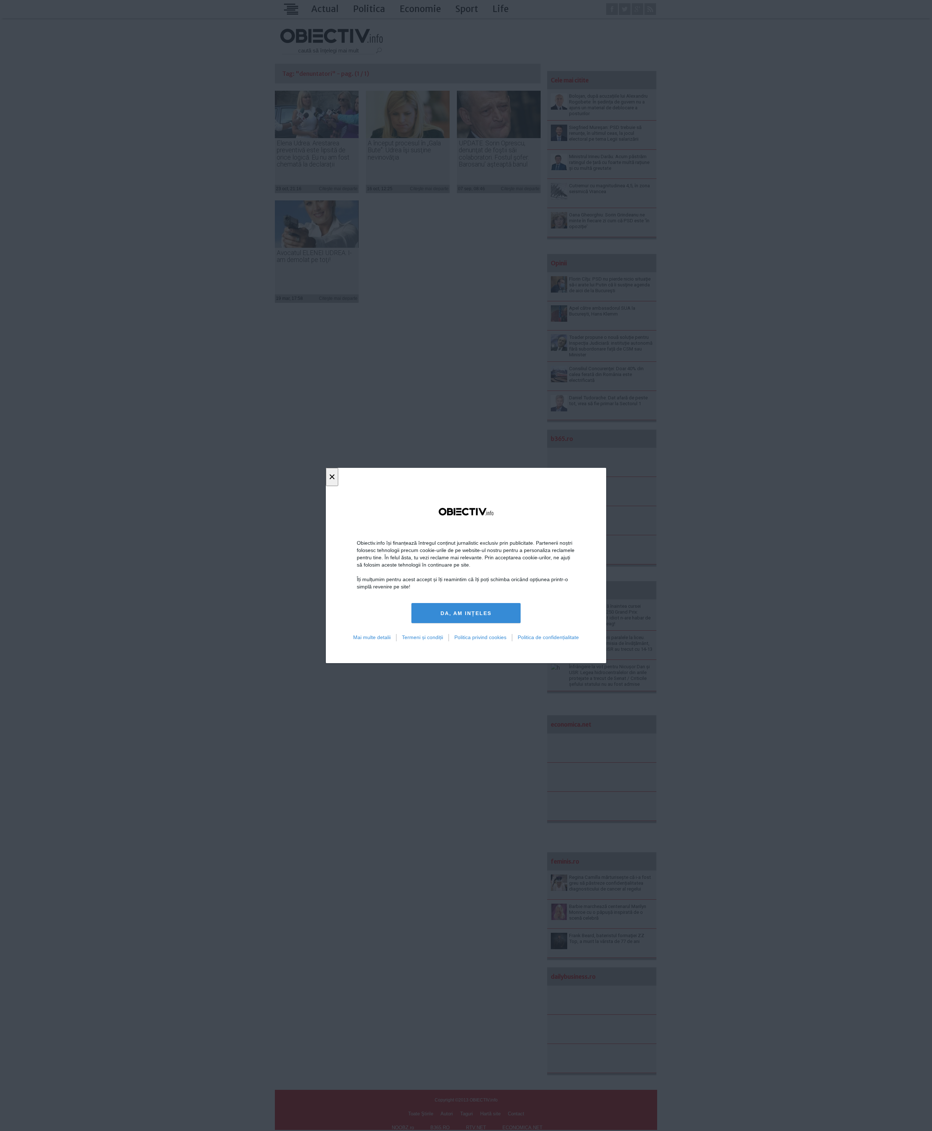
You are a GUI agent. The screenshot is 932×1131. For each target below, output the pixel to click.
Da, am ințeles (466, 613)
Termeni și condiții (422, 637)
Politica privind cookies (480, 637)
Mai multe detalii (372, 637)
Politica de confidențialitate (548, 637)
